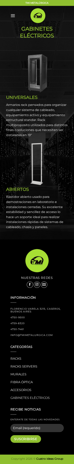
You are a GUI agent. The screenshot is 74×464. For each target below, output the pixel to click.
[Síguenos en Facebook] (30, 284)
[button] (12, 15)
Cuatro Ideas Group (49, 458)
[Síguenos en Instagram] (37, 284)
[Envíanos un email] (44, 284)
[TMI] (38, 15)
